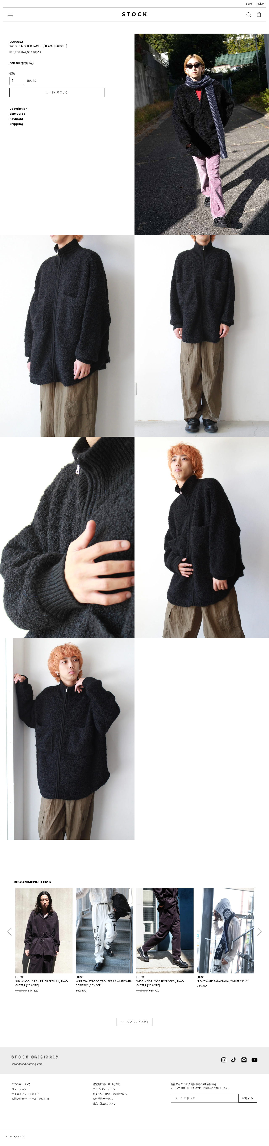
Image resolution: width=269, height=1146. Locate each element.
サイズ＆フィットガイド (25, 1094)
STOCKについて (21, 1084)
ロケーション (19, 1089)
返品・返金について (104, 1103)
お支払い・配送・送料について (110, 1094)
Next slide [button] (259, 930)
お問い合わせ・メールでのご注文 (30, 1098)
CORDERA (16, 42)
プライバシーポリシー (105, 1089)
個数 (12, 74)
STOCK (20, 1136)
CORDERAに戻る (138, 1022)
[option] (44, 940)
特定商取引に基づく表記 (106, 1084)
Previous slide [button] (9, 930)
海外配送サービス (103, 1098)
